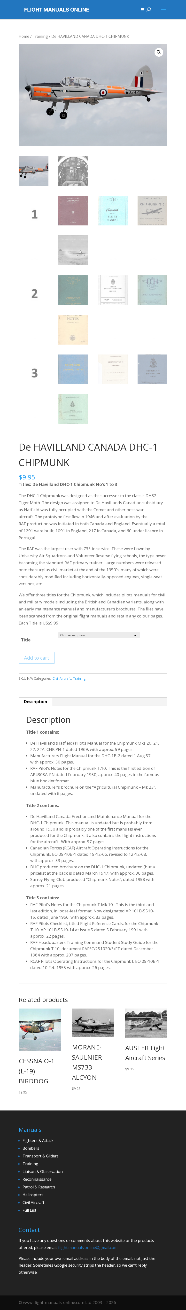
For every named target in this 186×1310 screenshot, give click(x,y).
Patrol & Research (39, 1187)
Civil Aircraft (62, 678)
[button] (159, 52)
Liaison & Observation (43, 1171)
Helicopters (33, 1194)
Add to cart (36, 658)
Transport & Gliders (41, 1156)
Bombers (31, 1148)
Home (24, 36)
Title (26, 640)
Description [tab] (35, 701)
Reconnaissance (37, 1179)
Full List (29, 1210)
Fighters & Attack (38, 1140)
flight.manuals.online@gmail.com (87, 1247)
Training (40, 36)
